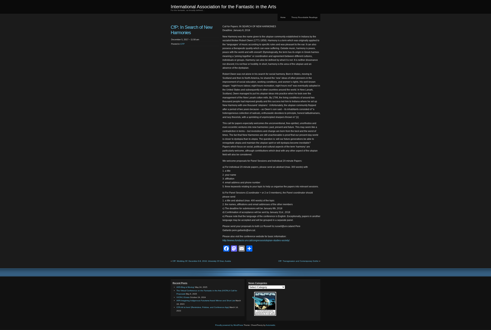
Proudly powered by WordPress (229, 325)
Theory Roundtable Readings (304, 17)
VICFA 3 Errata (182, 297)
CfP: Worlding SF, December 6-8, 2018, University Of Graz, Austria (201, 261)
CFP (182, 44)
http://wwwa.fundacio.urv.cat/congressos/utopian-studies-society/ (255, 240)
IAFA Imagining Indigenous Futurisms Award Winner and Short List (205, 301)
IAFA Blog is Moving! (185, 287)
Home (283, 17)
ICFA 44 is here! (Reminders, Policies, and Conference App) (202, 307)
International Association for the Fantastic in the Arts (223, 6)
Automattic (270, 325)
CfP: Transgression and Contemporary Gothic (298, 261)
